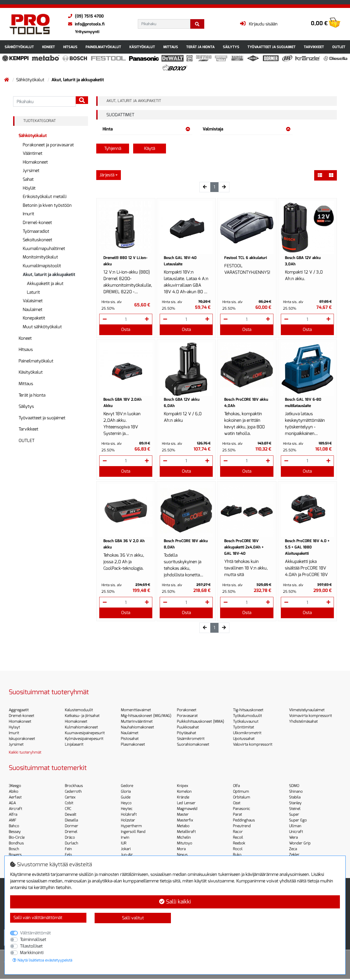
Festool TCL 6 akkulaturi (245, 257)
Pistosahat (130, 738)
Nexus (182, 854)
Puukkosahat (188, 727)
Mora (181, 849)
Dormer (71, 826)
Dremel (71, 831)
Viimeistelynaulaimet (307, 710)
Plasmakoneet (133, 744)
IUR (123, 843)
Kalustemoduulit (79, 710)
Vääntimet (32, 153)
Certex (70, 797)
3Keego (15, 785)
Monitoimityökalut (40, 257)
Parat (237, 814)
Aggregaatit (19, 710)
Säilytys (231, 47)
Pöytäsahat (186, 733)
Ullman (295, 826)
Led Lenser (186, 803)
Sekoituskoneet (37, 240)
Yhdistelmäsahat (303, 721)
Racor (238, 831)
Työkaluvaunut (245, 721)
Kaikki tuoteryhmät (25, 752)
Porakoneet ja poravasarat (48, 145)
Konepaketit (34, 318)
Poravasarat (187, 715)
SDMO (294, 785)
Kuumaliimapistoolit (42, 266)
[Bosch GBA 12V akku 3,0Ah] (307, 227)
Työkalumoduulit (247, 715)
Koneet (48, 47)
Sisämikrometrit (191, 738)
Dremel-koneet (37, 222)
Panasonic (241, 808)
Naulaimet (32, 309)
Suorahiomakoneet (193, 744)
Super (294, 814)
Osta (125, 329)
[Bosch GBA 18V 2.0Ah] (125, 369)
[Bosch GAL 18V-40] (186, 227)
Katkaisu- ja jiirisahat (82, 715)
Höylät (29, 188)
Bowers (15, 854)
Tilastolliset (31, 946)
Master (183, 814)
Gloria (126, 791)
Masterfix (185, 820)
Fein (68, 849)
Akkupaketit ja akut (45, 283)
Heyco (126, 803)
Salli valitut (133, 918)
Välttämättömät (35, 933)
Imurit (28, 214)
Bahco (14, 826)
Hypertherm (131, 826)
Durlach (71, 843)
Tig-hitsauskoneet (248, 710)
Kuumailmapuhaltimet (44, 248)
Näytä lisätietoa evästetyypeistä (44, 960)
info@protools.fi (89, 24)
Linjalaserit (74, 744)
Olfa (236, 785)
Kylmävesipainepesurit (84, 738)
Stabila (295, 797)
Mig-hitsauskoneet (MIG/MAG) (146, 715)
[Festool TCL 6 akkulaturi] (246, 227)
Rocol (238, 849)
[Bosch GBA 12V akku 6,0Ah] (186, 369)
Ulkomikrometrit (247, 733)
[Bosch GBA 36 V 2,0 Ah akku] (125, 510)
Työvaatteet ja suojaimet (271, 47)
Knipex (182, 785)
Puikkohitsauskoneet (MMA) (200, 721)
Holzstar (128, 820)
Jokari (126, 849)
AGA (12, 803)
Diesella (71, 820)
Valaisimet (33, 301)
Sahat (28, 179)
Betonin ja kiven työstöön (47, 205)
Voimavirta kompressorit (310, 715)
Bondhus (16, 843)
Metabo (183, 826)
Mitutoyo (184, 843)
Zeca (293, 849)
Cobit (69, 803)
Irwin (125, 837)
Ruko (237, 854)
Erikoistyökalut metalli (44, 196)
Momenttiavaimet (136, 710)
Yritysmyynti (87, 31)
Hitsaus (70, 47)
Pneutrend (242, 826)
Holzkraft (129, 814)
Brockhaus (74, 785)
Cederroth (73, 791)
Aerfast (15, 797)
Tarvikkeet (314, 47)
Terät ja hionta (200, 47)
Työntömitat (243, 727)
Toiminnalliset (33, 939)
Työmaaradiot (36, 231)
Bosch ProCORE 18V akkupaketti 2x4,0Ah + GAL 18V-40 (244, 547)
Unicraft (296, 831)
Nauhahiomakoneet (137, 727)
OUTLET (338, 47)
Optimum (241, 791)
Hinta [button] (108, 129)
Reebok (239, 843)
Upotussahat (244, 738)
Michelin (184, 837)
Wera (293, 837)
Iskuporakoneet (22, 738)
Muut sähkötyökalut (42, 327)
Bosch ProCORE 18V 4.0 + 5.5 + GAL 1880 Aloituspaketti (307, 547)
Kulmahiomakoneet (81, 727)
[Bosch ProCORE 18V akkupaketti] (246, 510)
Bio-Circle (17, 837)
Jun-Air (127, 854)
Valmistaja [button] (213, 129)
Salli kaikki (178, 901)
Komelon (184, 791)
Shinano (296, 791)
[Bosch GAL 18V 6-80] (307, 369)
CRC (68, 808)
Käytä (149, 148)
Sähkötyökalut (19, 47)
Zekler (294, 854)
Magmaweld (187, 808)
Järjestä (107, 175)
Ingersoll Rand (133, 831)
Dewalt (70, 814)
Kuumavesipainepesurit (85, 733)
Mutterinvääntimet (137, 721)
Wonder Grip (300, 843)
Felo (68, 854)
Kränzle (183, 797)
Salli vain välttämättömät (37, 917)
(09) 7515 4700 (89, 16)
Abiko (13, 791)
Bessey (15, 831)
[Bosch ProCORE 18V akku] (246, 369)
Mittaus (170, 47)
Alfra (13, 814)
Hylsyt (14, 727)
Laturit (33, 292)
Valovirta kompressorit (252, 744)
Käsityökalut (142, 47)
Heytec (127, 808)
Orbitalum (241, 797)
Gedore (127, 785)
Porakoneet (186, 710)
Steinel (295, 808)
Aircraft (15, 808)
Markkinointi (31, 952)
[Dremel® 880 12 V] (125, 227)
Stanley (295, 803)
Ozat (236, 803)
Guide (125, 797)
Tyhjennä (112, 148)
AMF (12, 820)
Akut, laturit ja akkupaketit (49, 274)
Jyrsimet (31, 170)
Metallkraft (186, 831)
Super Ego (298, 820)
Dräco (70, 837)
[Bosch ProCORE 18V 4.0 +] (307, 510)
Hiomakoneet (35, 162)
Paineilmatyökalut (103, 47)
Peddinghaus (244, 820)
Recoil (238, 837)
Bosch (14, 849)
